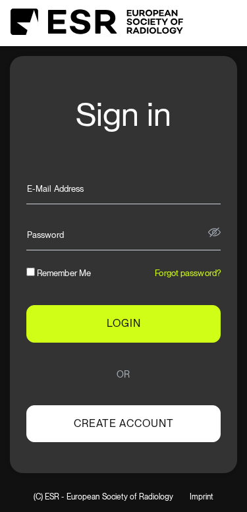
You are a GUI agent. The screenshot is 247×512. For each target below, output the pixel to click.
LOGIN (124, 323)
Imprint (202, 497)
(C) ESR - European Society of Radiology (104, 497)
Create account (124, 423)
